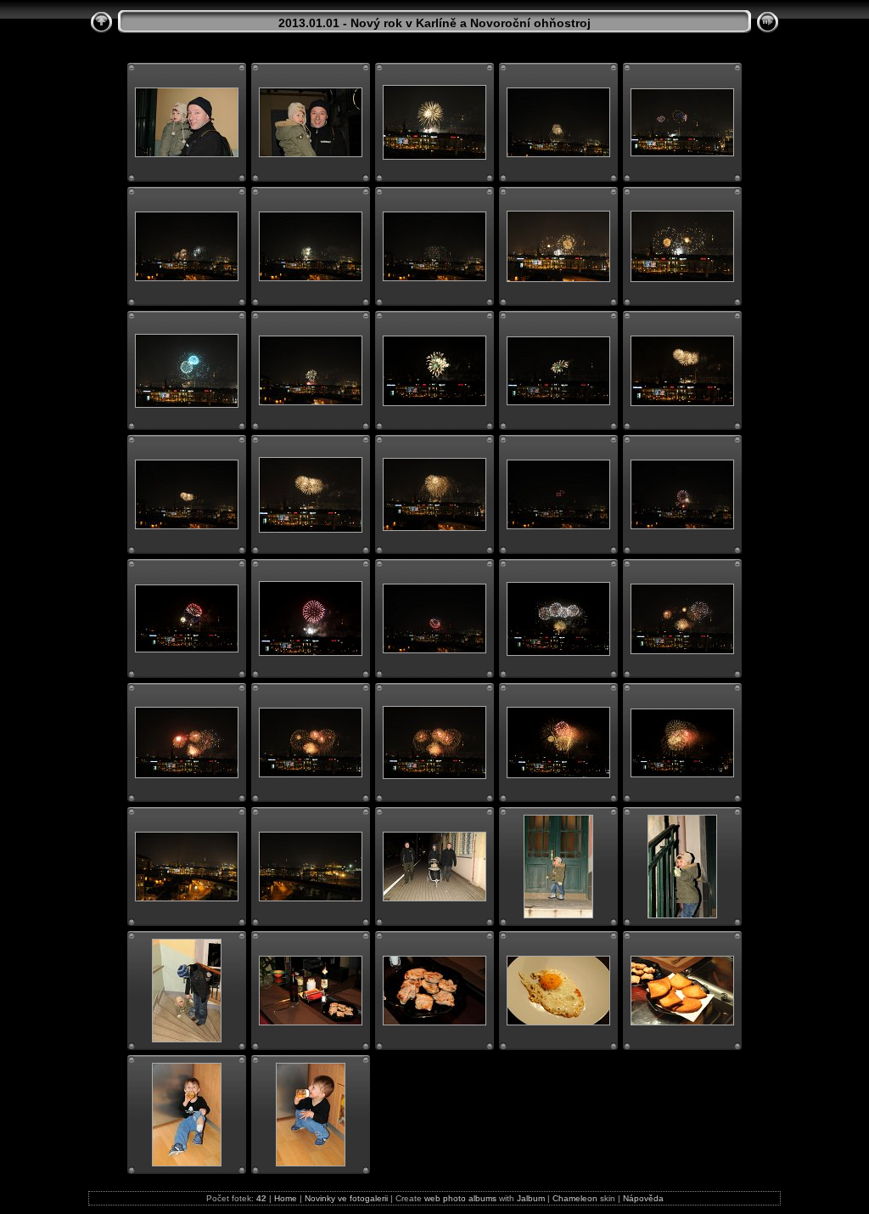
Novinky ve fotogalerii (346, 1198)
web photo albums (460, 1198)
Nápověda (643, 1198)
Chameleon (574, 1198)
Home (285, 1198)
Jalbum (531, 1198)
